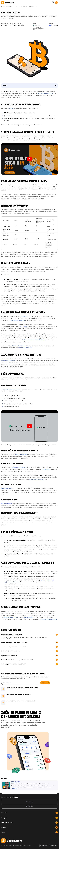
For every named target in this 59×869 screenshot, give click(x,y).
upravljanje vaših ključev (25, 347)
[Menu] (56, 2)
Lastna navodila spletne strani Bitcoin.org (34, 340)
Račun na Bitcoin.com (21, 454)
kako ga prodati (28, 617)
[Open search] (53, 2)
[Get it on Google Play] (29, 802)
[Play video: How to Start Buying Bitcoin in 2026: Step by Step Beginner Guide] (29, 159)
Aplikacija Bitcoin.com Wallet (11, 389)
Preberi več (14, 788)
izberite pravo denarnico (18, 320)
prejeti (25, 326)
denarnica (23, 316)
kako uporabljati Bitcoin (11, 617)
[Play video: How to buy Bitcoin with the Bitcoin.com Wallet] (29, 426)
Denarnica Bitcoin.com (18, 345)
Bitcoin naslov (46, 469)
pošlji (20, 326)
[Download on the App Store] (29, 806)
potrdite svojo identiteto (8, 360)
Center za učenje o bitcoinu (45, 93)
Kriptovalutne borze (6, 503)
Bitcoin (11, 108)
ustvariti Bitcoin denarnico (36, 479)
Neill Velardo (15, 782)
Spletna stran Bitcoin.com (19, 467)
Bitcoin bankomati (6, 488)
